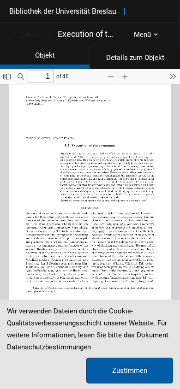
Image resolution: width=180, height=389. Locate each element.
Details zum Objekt (135, 57)
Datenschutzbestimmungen (49, 347)
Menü (142, 34)
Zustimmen (129, 370)
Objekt (45, 55)
